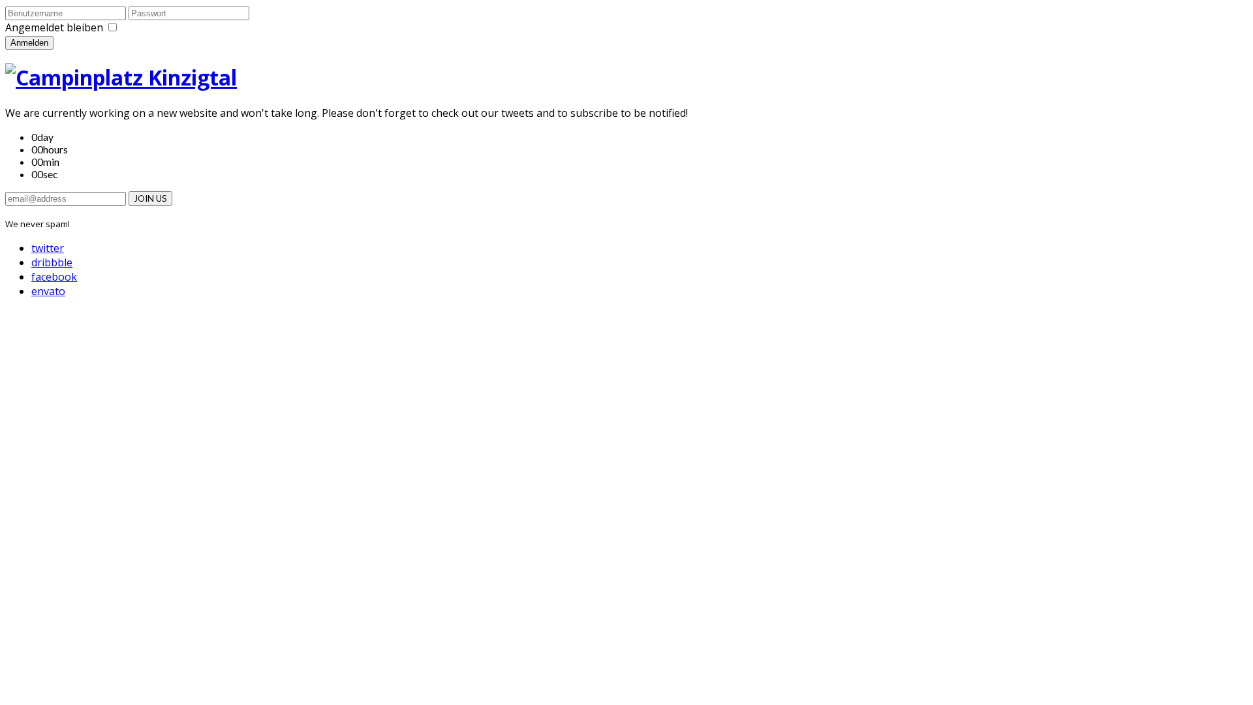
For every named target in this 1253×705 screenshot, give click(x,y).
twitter (47, 248)
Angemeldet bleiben (54, 27)
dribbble (51, 262)
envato (48, 291)
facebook (54, 277)
